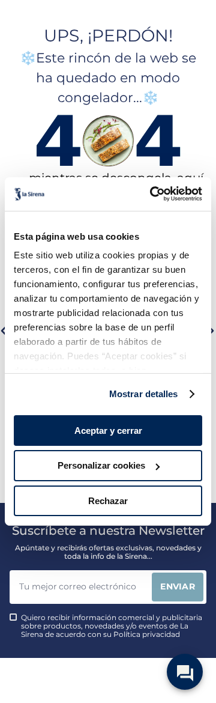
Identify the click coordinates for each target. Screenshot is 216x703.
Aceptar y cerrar (108, 430)
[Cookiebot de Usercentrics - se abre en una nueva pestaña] (152, 194)
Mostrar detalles (143, 394)
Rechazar (108, 501)
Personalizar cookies (101, 465)
